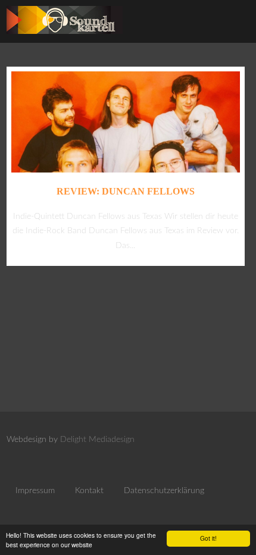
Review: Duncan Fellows (126, 191)
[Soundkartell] (65, 37)
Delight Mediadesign (97, 439)
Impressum (35, 491)
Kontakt (89, 491)
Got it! (208, 538)
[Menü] (234, 24)
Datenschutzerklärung (164, 491)
